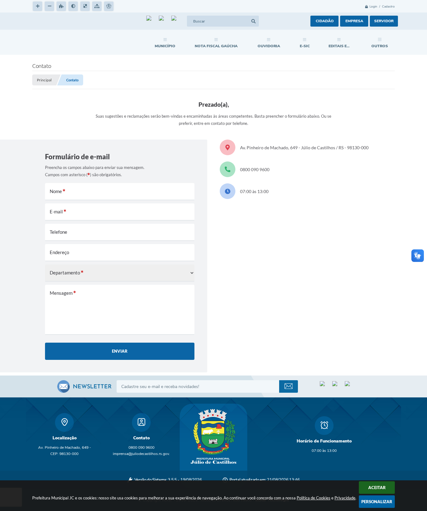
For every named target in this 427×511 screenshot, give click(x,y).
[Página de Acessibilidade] (108, 6)
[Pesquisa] (253, 21)
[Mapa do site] (97, 6)
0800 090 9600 (141, 447)
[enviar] (288, 386)
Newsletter (92, 387)
